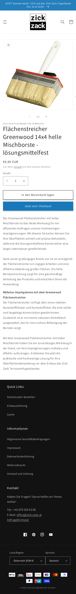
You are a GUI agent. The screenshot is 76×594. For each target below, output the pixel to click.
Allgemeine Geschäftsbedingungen (28, 439)
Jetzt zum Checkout (38, 206)
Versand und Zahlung (20, 473)
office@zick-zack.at (29, 515)
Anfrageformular (18, 520)
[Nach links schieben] (30, 117)
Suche (10, 414)
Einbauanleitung (17, 405)
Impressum (14, 448)
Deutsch (54, 560)
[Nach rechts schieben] (46, 117)
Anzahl (7, 173)
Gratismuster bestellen (21, 397)
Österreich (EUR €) (24, 560)
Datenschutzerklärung (20, 456)
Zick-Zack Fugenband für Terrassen (41, 588)
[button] (5, 22)
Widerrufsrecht (16, 465)
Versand (18, 167)
